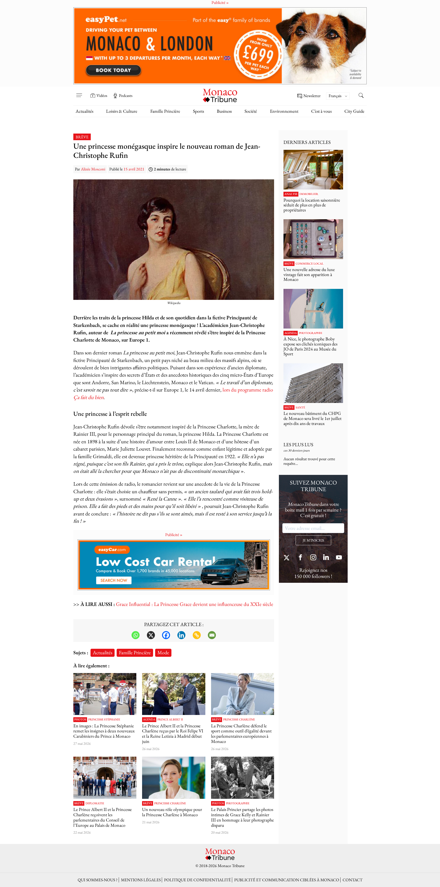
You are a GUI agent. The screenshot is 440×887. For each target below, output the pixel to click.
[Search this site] (361, 96)
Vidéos (101, 95)
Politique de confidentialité (197, 879)
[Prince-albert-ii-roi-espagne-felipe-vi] (173, 694)
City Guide (354, 111)
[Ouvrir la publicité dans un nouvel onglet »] (220, 45)
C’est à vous (321, 111)
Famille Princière (165, 111)
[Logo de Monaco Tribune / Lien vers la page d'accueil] (220, 95)
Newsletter (312, 95)
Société (251, 111)
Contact (353, 879)
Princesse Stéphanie (104, 719)
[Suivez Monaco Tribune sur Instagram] (313, 558)
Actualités (84, 111)
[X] (151, 635)
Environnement (284, 111)
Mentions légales (141, 879)
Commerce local (310, 263)
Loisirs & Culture (121, 111)
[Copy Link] (197, 635)
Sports (198, 111)
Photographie (237, 803)
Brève (82, 137)
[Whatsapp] (136, 635)
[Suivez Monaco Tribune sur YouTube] (339, 558)
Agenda (149, 719)
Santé (300, 407)
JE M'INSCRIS (313, 540)
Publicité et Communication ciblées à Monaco (286, 879)
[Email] (212, 635)
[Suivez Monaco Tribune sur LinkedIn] (326, 558)
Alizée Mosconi (93, 169)
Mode (163, 652)
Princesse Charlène (239, 719)
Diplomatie (94, 803)
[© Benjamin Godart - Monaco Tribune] (313, 383)
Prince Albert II (170, 719)
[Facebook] (166, 635)
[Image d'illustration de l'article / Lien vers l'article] (242, 778)
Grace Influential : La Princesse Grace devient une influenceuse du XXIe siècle (194, 604)
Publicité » (173, 534)
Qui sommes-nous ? (98, 879)
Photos (80, 719)
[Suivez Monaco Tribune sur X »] (287, 558)
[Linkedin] (181, 635)
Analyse (290, 194)
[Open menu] (79, 92)
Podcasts (125, 95)
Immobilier (309, 194)
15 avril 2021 (134, 169)
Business (224, 111)
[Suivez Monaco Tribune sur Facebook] (300, 558)
